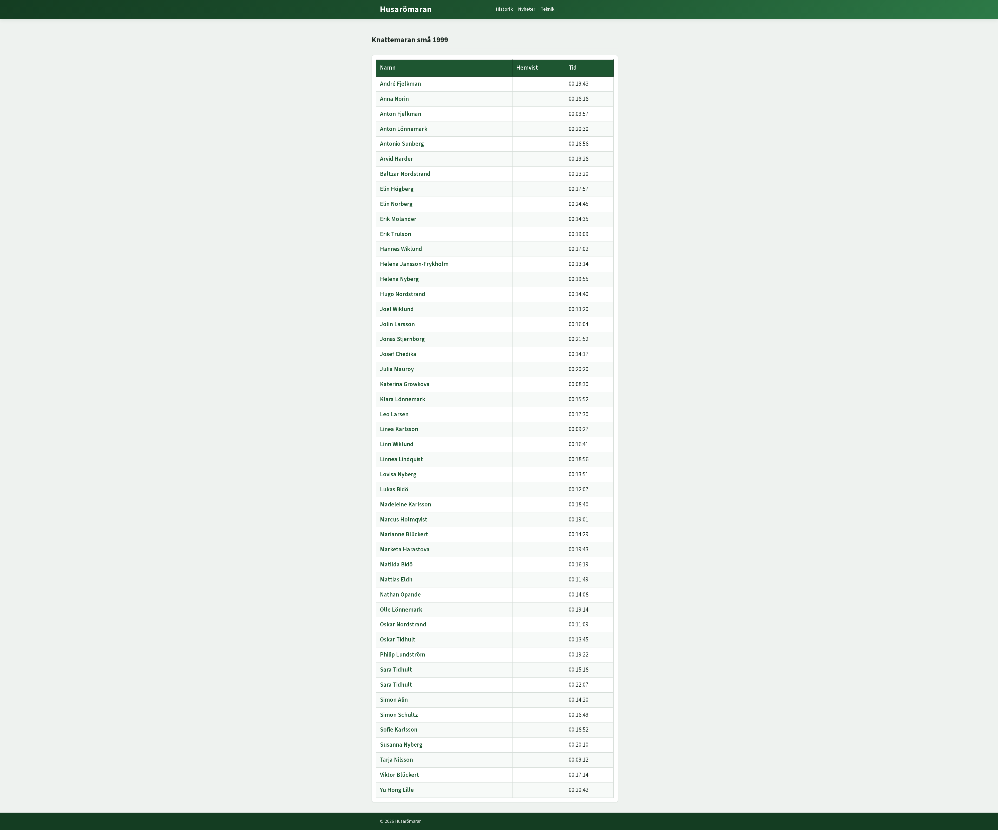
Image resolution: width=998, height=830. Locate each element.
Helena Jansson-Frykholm (414, 264)
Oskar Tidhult (397, 639)
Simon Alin (394, 699)
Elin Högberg (396, 189)
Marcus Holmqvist (403, 519)
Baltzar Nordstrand (405, 174)
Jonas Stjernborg (402, 339)
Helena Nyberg (399, 279)
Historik (504, 9)
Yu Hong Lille (397, 790)
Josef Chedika (398, 354)
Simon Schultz (399, 715)
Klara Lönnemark (402, 399)
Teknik (547, 9)
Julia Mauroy (397, 369)
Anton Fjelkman (400, 114)
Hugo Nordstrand (402, 294)
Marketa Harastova (405, 549)
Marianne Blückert (404, 534)
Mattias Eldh (396, 579)
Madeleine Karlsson (405, 504)
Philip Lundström (402, 654)
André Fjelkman (400, 83)
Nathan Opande (400, 594)
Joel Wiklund (397, 309)
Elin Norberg (396, 204)
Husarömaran (406, 9)
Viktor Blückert (399, 775)
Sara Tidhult (396, 669)
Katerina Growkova (405, 384)
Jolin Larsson (397, 324)
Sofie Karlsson (398, 729)
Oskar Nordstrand (403, 624)
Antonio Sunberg (402, 143)
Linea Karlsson (399, 429)
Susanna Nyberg (401, 744)
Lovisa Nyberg (398, 474)
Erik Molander (398, 219)
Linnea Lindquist (401, 459)
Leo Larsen (394, 414)
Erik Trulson (395, 234)
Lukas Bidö (394, 489)
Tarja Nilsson (396, 759)
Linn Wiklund (396, 444)
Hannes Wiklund (401, 249)
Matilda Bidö (396, 564)
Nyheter (526, 9)
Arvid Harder (396, 159)
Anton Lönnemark (403, 129)
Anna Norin (394, 99)
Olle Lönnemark (401, 609)
